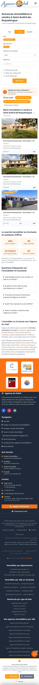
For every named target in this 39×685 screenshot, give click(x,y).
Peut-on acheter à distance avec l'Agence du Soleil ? (16, 311)
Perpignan (31, 345)
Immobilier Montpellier (28, 587)
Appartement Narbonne (14, 594)
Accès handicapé (11, 76)
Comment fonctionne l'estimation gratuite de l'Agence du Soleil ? (16, 296)
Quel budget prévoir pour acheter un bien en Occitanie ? (18, 278)
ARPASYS (34, 551)
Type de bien (7, 45)
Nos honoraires (10, 439)
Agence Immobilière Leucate (19, 644)
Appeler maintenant (20, 506)
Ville (8, 38)
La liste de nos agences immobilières (17, 443)
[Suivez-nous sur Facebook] (4, 411)
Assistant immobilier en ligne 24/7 (15, 436)
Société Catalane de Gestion (28, 544)
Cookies (33, 530)
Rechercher (19, 81)
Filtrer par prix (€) (11, 70)
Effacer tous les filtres (11, 105)
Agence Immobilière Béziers (19, 623)
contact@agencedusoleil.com (14, 493)
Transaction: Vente (23, 98)
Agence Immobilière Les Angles (19, 641)
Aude (12, 332)
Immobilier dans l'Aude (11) (19, 569)
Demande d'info (20, 511)
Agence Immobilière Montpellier (19, 652)
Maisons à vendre (20, 606)
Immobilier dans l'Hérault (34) (20, 572)
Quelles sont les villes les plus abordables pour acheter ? (15, 287)
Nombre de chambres (10, 51)
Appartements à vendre (20, 603)
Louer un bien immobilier (13, 432)
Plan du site (20, 534)
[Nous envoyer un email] (15, 411)
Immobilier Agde (27, 591)
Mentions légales (8, 530)
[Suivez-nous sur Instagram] (9, 411)
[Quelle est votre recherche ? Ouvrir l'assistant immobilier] (34, 654)
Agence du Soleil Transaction (27, 542)
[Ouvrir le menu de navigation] (35, 3)
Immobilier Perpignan (11, 587)
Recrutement (9, 446)
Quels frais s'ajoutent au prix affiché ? (19, 304)
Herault (17, 332)
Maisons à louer (19, 614)
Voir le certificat (27, 558)
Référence (6, 60)
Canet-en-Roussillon (8, 347)
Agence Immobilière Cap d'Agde (19, 630)
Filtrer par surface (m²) (13, 73)
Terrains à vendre (19, 609)
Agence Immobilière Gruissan (20, 634)
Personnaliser (28, 676)
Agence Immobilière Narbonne (19, 655)
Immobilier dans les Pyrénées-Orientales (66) (19, 575)
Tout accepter (13, 676)
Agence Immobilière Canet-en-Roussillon (19, 627)
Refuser (20, 681)
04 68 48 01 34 (9, 490)
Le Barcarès (20, 347)
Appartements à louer (19, 611)
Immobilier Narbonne (12, 584)
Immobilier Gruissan (13, 591)
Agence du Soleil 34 (11, 544)
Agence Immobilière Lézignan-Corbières (19, 648)
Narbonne (23, 345)
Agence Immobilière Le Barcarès (19, 637)
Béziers (26, 347)
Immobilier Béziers (27, 584)
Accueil (6, 421)
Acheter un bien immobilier (14, 428)
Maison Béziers (28, 594)
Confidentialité (21, 530)
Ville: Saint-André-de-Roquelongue (16, 102)
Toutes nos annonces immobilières (16, 425)
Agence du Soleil (10, 542)
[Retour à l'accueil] (14, 3)
